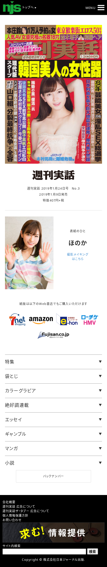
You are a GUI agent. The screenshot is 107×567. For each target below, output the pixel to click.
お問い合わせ (12, 520)
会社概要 (8, 502)
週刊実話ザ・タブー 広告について (25, 511)
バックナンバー (53, 476)
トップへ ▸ (29, 7)
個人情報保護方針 (15, 515)
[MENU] (101, 7)
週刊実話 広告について (18, 506)
